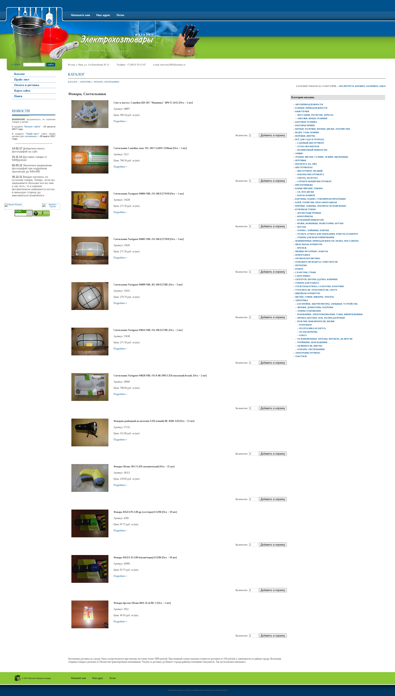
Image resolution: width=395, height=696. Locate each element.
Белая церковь (308, 332)
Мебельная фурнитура (308, 244)
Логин (120, 15)
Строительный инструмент (314, 181)
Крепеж (302, 248)
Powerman (305, 325)
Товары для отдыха (307, 283)
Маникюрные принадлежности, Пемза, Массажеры (327, 241)
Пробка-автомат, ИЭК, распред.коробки (321, 318)
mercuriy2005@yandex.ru (173, 64)
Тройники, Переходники (312, 342)
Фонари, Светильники (106, 82)
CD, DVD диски (305, 192)
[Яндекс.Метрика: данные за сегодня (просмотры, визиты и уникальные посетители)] (13, 206)
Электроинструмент (307, 353)
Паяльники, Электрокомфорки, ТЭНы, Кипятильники (329, 314)
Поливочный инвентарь (312, 150)
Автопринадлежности (309, 104)
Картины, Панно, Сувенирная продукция (320, 199)
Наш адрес (103, 15)
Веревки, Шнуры (305, 136)
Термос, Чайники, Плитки (313, 230)
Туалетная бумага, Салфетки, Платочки (319, 286)
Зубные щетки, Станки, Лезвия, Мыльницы (321, 157)
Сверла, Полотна (307, 178)
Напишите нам (80, 15)
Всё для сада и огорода (309, 139)
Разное (299, 269)
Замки (299, 153)
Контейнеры (305, 216)
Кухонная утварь (305, 209)
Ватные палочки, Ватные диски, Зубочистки (322, 129)
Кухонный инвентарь (310, 220)
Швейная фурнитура (307, 293)
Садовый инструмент (310, 143)
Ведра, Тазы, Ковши (307, 132)
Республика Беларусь (312, 328)
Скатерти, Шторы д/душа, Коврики (316, 279)
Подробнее (119, 121)
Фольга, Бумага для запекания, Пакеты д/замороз (327, 234)
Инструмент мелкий (310, 171)
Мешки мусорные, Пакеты (311, 251)
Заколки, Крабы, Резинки (312, 118)
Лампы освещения (309, 311)
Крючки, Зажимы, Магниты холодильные (320, 206)
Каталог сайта (32, 126)
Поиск (18, 96)
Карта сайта (22, 90)
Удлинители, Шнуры (309, 346)
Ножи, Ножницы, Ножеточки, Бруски (320, 223)
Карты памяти (306, 195)
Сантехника (302, 276)
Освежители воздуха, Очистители (316, 262)
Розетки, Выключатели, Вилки (316, 321)
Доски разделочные (309, 213)
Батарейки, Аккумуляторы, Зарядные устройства (327, 304)
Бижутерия (302, 111)
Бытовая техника (306, 122)
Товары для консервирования (315, 237)
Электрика (86, 82)
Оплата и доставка (26, 85)
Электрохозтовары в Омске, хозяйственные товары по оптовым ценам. (197, 690)
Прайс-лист (21, 79)
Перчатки (301, 265)
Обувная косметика (307, 258)
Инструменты (304, 167)
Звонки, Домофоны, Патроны (315, 307)
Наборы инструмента (310, 174)
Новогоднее (302, 255)
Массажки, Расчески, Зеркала (315, 115)
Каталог (19, 74)
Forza (303, 335)
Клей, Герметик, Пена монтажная (316, 202)
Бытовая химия (305, 125)
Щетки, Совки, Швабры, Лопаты (314, 297)
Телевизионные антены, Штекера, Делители (324, 339)
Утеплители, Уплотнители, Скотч (316, 290)
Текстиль (301, 356)
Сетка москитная (308, 146)
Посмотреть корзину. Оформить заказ (362, 86)
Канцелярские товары (309, 188)
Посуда (301, 227)
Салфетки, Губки (305, 272)
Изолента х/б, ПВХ (306, 164)
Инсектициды (304, 185)
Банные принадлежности (311, 108)
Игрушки (300, 160)
